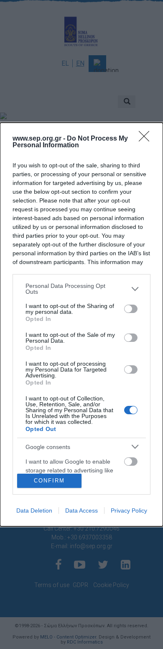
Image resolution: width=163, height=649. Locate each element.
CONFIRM (49, 480)
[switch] (131, 309)
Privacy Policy (129, 510)
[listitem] (81, 289)
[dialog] (81, 324)
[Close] (147, 139)
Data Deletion (34, 510)
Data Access (81, 510)
